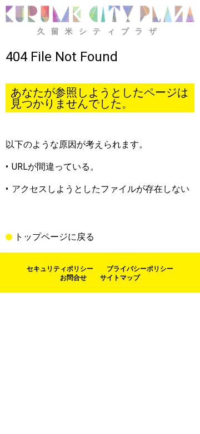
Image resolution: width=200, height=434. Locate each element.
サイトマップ (120, 278)
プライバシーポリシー (140, 269)
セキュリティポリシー (60, 269)
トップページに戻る (54, 237)
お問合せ (73, 278)
